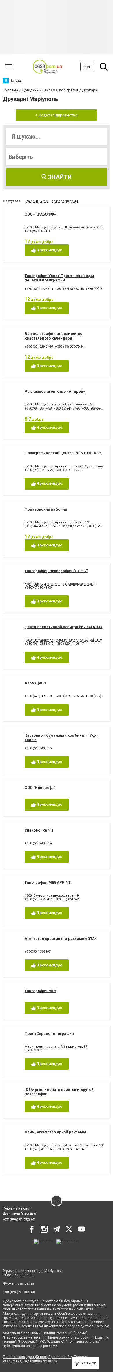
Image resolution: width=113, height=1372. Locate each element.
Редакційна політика (40, 1361)
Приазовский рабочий (46, 509)
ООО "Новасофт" (40, 787)
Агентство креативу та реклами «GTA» (61, 938)
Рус (87, 66)
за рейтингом (37, 201)
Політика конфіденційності (25, 1357)
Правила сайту (60, 1357)
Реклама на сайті (17, 1208)
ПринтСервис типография (49, 1033)
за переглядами (65, 201)
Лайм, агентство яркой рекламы (55, 1132)
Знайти (59, 177)
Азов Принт (35, 683)
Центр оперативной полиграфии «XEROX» (63, 627)
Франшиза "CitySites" (20, 1214)
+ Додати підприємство (56, 115)
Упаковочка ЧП (39, 830)
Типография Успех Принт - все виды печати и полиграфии (59, 278)
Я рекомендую (49, 250)
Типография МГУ (40, 991)
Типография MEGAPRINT (48, 882)
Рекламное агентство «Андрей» (55, 391)
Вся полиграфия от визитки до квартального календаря (53, 335)
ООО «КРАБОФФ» (40, 214)
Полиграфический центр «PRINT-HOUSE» (63, 453)
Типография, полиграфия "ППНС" (56, 571)
